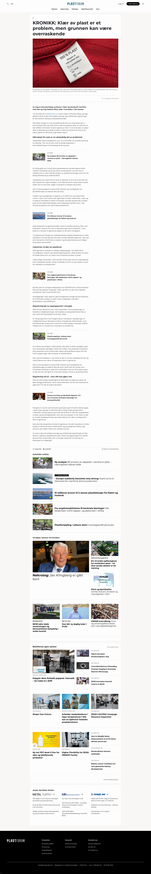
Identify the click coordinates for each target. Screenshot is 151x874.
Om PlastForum (93, 850)
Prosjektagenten (47, 850)
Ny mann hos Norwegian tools (72, 798)
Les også (50, 153)
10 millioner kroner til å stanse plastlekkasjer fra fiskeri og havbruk (61, 217)
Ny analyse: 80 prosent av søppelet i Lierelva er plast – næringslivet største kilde (62, 158)
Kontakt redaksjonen (94, 843)
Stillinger (75, 9)
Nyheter (54, 9)
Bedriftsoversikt (87, 9)
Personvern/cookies (71, 843)
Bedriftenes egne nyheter (45, 647)
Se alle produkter (47, 853)
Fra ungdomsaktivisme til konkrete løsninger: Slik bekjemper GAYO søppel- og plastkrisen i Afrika (64, 277)
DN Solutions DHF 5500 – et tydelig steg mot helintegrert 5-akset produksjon (74, 805)
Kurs (97, 9)
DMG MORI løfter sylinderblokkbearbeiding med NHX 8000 (74, 813)
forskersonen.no (51, 114)
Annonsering (46, 847)
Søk (12, 4)
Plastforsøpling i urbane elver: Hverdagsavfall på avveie (59, 337)
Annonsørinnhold (70, 847)
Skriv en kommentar (111, 449)
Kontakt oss (91, 847)
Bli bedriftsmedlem (48, 843)
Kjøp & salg (65, 9)
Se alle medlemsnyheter (111, 779)
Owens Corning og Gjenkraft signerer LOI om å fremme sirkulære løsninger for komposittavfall (64, 397)
